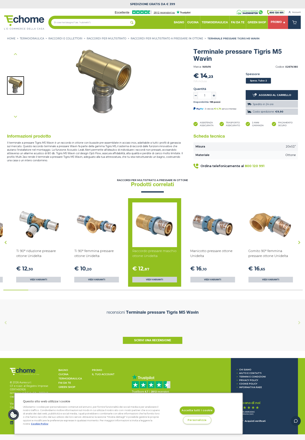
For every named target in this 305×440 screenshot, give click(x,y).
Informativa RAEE (249, 387)
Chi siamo (244, 369)
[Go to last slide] (5, 242)
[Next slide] (15, 116)
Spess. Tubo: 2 (258, 80)
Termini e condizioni (251, 376)
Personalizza (197, 420)
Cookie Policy (247, 383)
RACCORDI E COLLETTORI (65, 38)
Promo (97, 370)
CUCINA (63, 374)
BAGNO (63, 370)
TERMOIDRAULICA (32, 38)
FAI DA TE (64, 382)
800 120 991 (254, 166)
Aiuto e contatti (249, 373)
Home (11, 38)
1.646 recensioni (247, 411)
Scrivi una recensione (152, 340)
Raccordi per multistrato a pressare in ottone (167, 38)
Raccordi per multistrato (106, 38)
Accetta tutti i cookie (197, 410)
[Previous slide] (15, 54)
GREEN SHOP (66, 387)
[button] (15, 85)
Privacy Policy (247, 380)
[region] (128, 413)
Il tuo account (103, 374)
